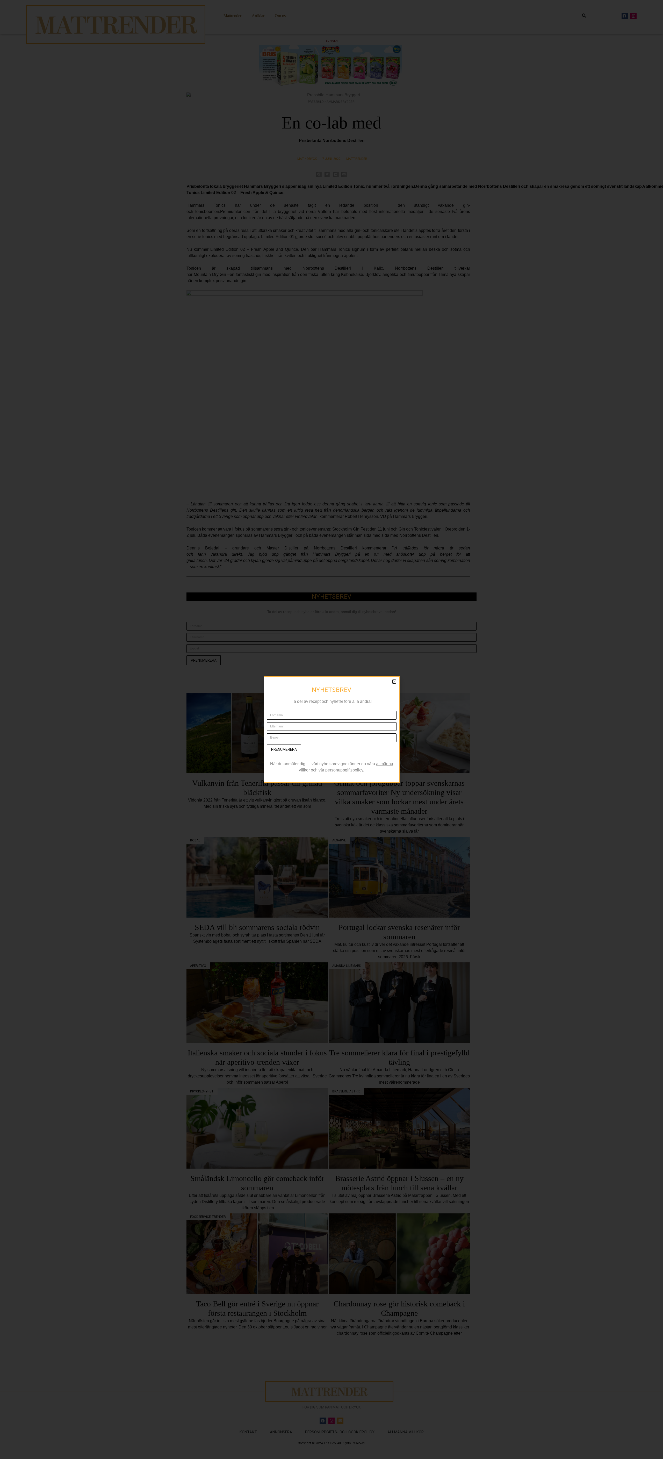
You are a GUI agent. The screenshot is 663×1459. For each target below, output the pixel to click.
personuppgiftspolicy (344, 770)
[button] (394, 681)
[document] (331, 729)
